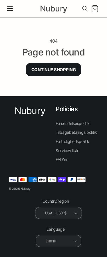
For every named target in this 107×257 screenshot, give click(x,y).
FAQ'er (61, 159)
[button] (10, 9)
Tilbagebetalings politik (76, 132)
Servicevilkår (67, 150)
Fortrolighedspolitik (72, 141)
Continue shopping (53, 69)
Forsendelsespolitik (72, 123)
